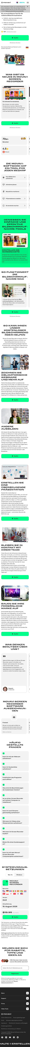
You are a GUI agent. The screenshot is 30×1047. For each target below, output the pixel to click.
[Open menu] (28, 2)
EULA (2, 1020)
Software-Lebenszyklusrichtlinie (14, 1020)
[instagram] (6, 1037)
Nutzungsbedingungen (19, 1017)
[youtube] (10, 1037)
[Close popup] (27, 9)
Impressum (4, 1023)
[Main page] (6, 2)
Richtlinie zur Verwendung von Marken (11, 1028)
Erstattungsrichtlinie (6, 1026)
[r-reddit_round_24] (18, 1037)
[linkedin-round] (14, 1037)
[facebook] (2, 1037)
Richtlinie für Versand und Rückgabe (18, 1023)
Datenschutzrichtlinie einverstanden (14, 11)
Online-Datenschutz (6, 1017)
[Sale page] (20, 2)
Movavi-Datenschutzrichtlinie (9, 981)
